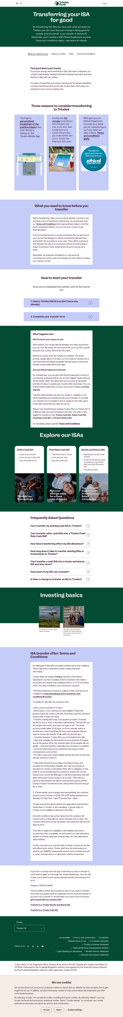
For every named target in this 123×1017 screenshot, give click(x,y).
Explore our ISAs (58, 54)
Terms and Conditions (86, 54)
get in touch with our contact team (45, 899)
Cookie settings (75, 1010)
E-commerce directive (99, 941)
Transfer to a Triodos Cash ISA (44, 910)
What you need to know (38, 54)
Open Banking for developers (69, 951)
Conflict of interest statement (96, 944)
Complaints (104, 937)
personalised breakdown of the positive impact (29, 124)
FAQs (71, 54)
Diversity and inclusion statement (95, 955)
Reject (59, 1010)
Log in (104, 3)
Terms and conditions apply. (94, 135)
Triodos (19, 922)
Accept (46, 1010)
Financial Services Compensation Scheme (91, 948)
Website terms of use (77, 941)
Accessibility (64, 937)
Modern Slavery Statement (97, 951)
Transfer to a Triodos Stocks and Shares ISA (50, 905)
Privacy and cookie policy (85, 937)
